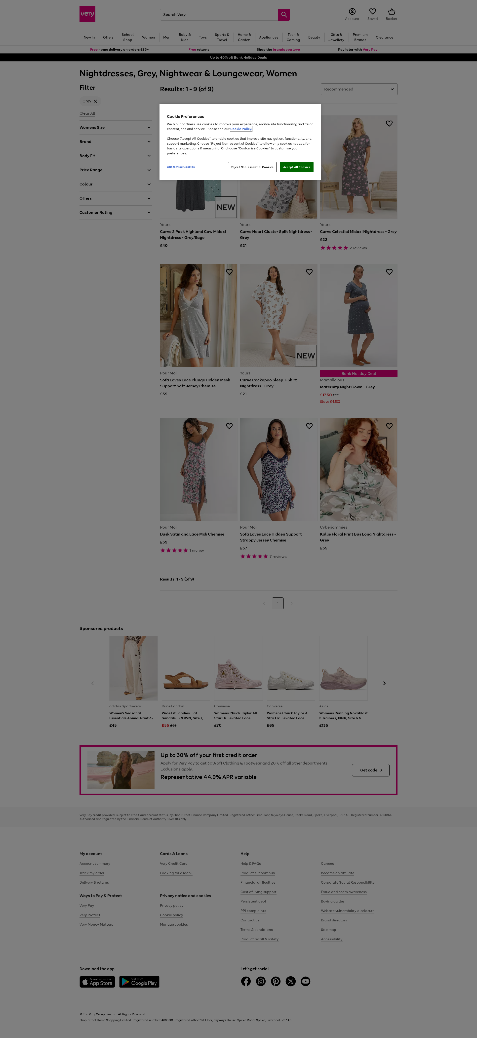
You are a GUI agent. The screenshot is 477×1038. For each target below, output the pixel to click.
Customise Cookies (181, 167)
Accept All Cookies (296, 167)
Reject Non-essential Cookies (252, 167)
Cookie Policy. (241, 129)
